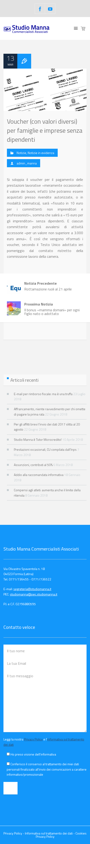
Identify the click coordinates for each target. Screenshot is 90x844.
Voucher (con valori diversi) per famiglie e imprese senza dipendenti (44, 130)
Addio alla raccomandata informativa (38, 474)
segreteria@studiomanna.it (32, 588)
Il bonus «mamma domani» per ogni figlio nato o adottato (52, 308)
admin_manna (27, 163)
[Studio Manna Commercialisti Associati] (26, 28)
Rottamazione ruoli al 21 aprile (48, 286)
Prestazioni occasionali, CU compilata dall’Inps (45, 449)
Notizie (21, 152)
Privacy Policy (33, 739)
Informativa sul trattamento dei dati (49, 833)
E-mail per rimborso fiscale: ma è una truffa (43, 393)
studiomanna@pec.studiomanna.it (33, 594)
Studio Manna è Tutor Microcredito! (38, 439)
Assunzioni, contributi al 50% (33, 464)
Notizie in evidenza (41, 152)
